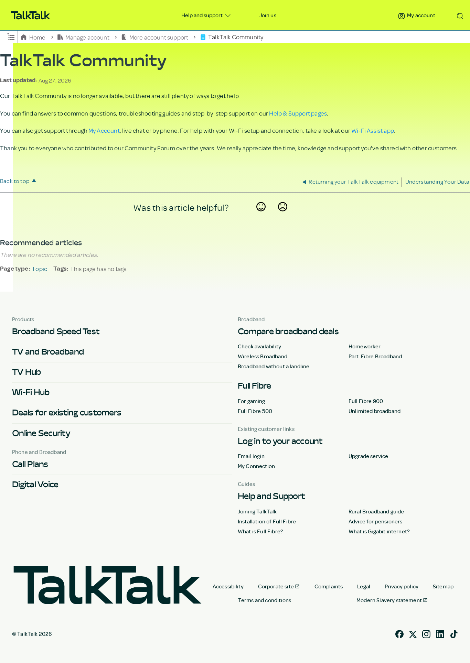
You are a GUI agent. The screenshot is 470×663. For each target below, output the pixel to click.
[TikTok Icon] (454, 633)
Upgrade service (368, 456)
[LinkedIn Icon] (440, 633)
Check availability (259, 346)
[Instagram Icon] (426, 633)
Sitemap (443, 586)
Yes (261, 215)
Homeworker (365, 346)
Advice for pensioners (375, 521)
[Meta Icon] (413, 633)
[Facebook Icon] (399, 633)
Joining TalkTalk (257, 511)
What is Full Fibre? (260, 531)
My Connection (256, 466)
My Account (104, 130)
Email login (251, 456)
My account (420, 15)
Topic (39, 268)
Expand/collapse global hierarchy (11, 36)
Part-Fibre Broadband (375, 356)
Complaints (328, 586)
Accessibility (228, 586)
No (283, 215)
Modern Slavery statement (389, 600)
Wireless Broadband (262, 356)
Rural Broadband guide (376, 511)
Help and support (202, 15)
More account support (158, 37)
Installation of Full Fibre (267, 521)
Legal (363, 586)
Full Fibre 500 (255, 410)
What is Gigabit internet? (379, 531)
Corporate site (276, 586)
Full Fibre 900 (366, 401)
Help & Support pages (298, 113)
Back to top (15, 180)
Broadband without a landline (273, 366)
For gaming (251, 401)
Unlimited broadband (374, 410)
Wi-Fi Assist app (372, 130)
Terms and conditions (264, 600)
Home (37, 37)
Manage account (87, 37)
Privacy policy (401, 586)
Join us (267, 15)
